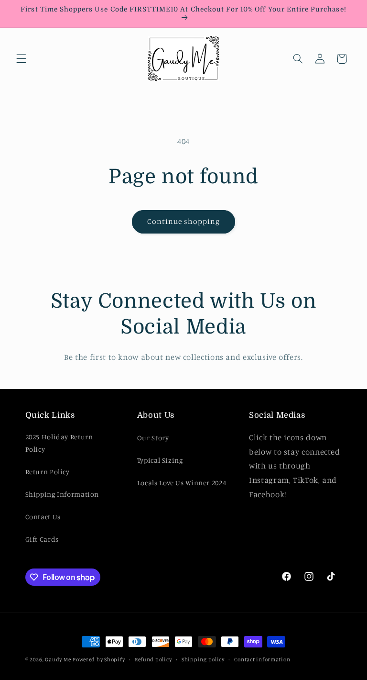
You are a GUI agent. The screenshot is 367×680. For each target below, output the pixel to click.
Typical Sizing (160, 460)
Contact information (262, 659)
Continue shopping (183, 221)
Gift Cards (42, 539)
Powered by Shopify (99, 659)
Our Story (153, 438)
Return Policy (47, 472)
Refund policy (153, 659)
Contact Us (43, 517)
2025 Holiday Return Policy (59, 443)
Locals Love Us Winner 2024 (181, 483)
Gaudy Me (58, 659)
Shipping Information (62, 494)
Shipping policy (203, 659)
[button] (21, 59)
